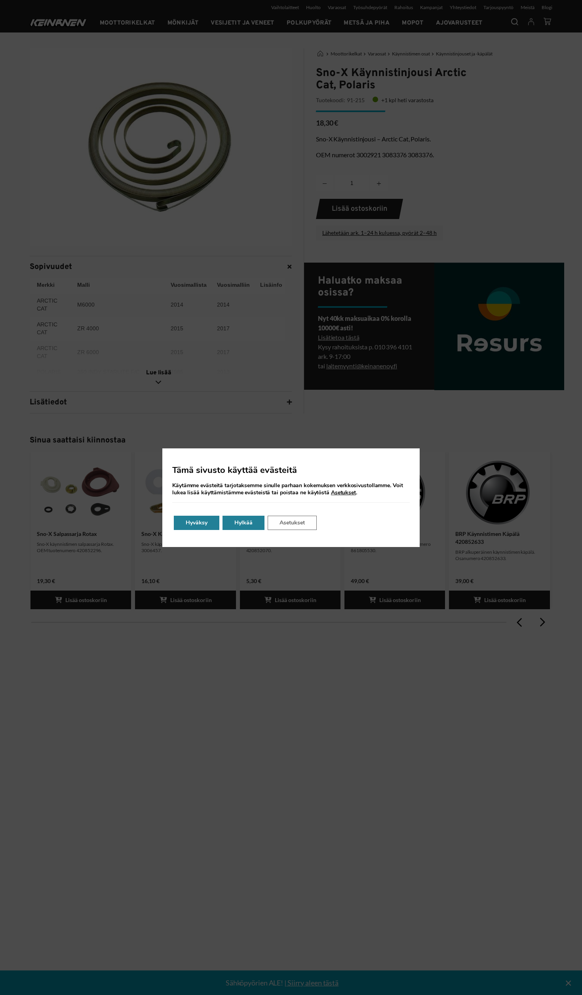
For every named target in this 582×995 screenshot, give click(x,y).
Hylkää (243, 522)
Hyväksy (196, 522)
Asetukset (343, 492)
